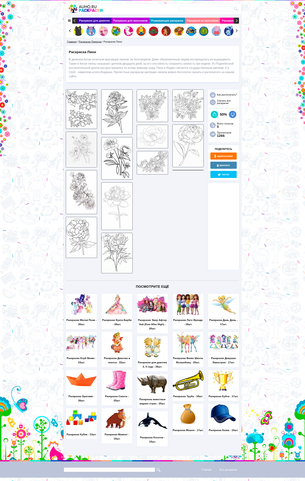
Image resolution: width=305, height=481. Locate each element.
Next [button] (236, 21)
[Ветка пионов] (81, 211)
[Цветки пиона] (116, 177)
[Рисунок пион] (116, 227)
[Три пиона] (81, 126)
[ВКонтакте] (223, 165)
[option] (94, 21)
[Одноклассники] (223, 156)
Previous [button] (74, 21)
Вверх (214, 114)
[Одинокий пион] (188, 164)
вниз (232, 114)
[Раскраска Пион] (116, 131)
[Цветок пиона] (152, 145)
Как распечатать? (227, 94)
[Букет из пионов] (152, 119)
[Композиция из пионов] (152, 172)
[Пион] (81, 255)
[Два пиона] (116, 270)
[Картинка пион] (188, 119)
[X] (223, 174)
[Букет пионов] (81, 164)
